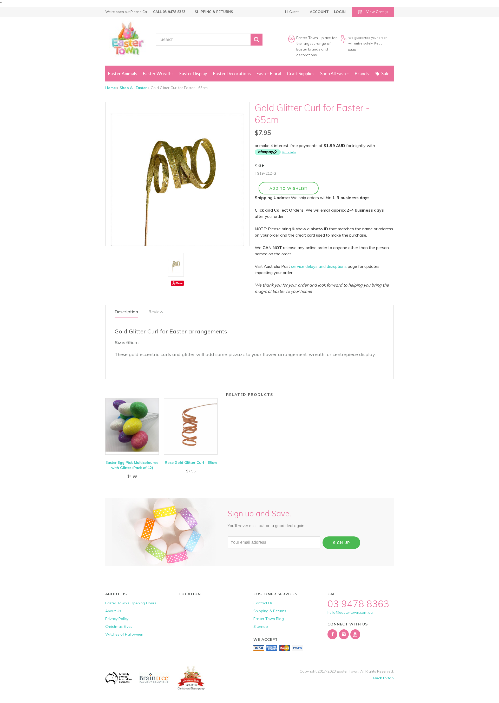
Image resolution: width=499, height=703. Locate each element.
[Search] (256, 40)
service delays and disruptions (319, 266)
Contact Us (263, 603)
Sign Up (341, 542)
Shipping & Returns (214, 12)
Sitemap (260, 626)
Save (179, 283)
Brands (362, 73)
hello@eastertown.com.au (350, 612)
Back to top (383, 678)
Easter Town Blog (268, 618)
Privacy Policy (116, 618)
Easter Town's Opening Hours (130, 603)
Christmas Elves (118, 626)
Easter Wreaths (158, 73)
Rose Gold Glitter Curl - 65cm (191, 462)
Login (340, 11)
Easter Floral (269, 73)
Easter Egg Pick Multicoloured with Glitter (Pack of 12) (132, 465)
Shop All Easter (334, 73)
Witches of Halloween (124, 634)
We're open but (126, 12)
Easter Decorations (232, 73)
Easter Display (193, 73)
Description (126, 311)
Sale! (386, 73)
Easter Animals (122, 73)
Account (319, 11)
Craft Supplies (300, 73)
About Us (113, 611)
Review (155, 311)
